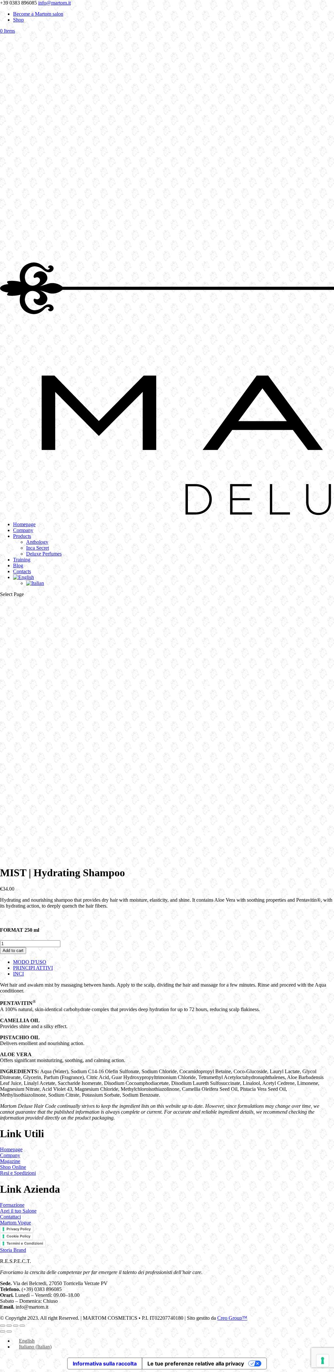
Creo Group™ (232, 1318)
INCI (18, 974)
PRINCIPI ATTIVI (33, 968)
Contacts (22, 571)
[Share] (15, 1326)
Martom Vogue (15, 1222)
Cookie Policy (18, 1236)
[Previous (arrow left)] (2, 1331)
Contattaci (10, 1216)
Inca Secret (37, 548)
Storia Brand (13, 1250)
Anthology (37, 542)
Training (21, 559)
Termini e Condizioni (25, 1243)
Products (22, 536)
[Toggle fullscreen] (9, 1326)
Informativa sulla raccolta (105, 1363)
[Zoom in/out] (2, 1326)
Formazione (12, 1205)
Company (23, 530)
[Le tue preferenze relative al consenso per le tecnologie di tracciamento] (322, 1360)
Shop (18, 20)
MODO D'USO (29, 962)
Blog (18, 565)
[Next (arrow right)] (9, 1331)
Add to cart (13, 950)
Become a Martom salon (38, 14)
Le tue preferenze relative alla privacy (195, 1363)
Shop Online (13, 1167)
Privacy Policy (19, 1229)
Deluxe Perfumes (44, 554)
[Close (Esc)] (22, 1326)
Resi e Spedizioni (18, 1173)
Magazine (10, 1161)
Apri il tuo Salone (18, 1211)
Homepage (24, 524)
